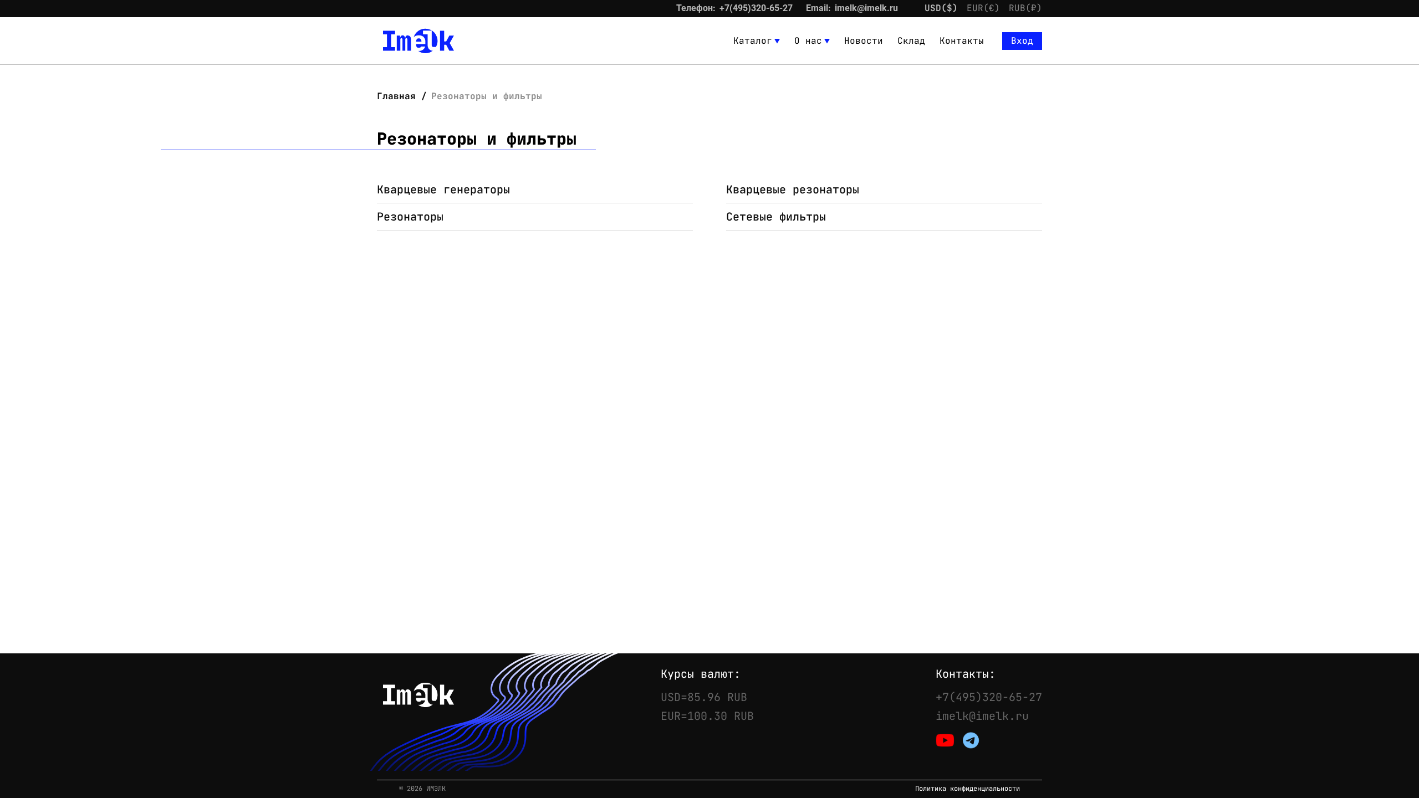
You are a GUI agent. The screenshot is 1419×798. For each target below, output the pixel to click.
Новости (863, 41)
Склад (911, 41)
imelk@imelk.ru (866, 8)
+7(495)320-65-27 (756, 8)
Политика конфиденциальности (967, 789)
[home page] (418, 41)
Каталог (752, 41)
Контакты (962, 41)
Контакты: (966, 674)
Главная (399, 96)
